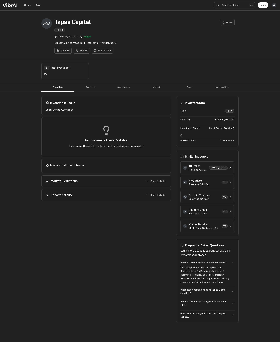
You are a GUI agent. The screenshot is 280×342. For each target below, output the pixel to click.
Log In (263, 5)
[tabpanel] (106, 149)
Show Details (157, 181)
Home (27, 5)
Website (65, 50)
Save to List (104, 50)
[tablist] (140, 87)
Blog (38, 5)
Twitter (84, 50)
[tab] (57, 87)
